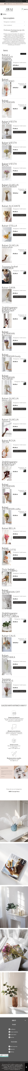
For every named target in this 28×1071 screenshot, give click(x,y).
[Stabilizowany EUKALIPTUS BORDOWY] (7, 473)
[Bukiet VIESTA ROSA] (7, 174)
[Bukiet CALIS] (7, 644)
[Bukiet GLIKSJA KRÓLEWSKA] (7, 195)
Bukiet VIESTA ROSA (9, 165)
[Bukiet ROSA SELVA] (7, 450)
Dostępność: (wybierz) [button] (9, 22)
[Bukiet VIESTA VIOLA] (7, 131)
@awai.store (12, 1049)
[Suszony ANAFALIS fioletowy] (7, 690)
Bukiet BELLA (9, 528)
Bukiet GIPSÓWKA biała (8, 657)
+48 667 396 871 (19, 3)
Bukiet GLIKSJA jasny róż (10, 400)
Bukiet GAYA (8, 288)
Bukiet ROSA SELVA (8, 442)
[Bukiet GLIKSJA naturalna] (7, 255)
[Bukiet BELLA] (7, 537)
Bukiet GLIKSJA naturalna (10, 246)
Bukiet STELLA (9, 226)
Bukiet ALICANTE (11, 206)
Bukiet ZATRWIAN (8, 102)
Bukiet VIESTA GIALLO (9, 144)
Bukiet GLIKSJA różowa (10, 421)
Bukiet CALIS (8, 636)
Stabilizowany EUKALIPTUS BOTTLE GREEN (10, 615)
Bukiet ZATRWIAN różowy (8, 486)
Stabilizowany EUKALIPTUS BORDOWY (9, 463)
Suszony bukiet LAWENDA (10, 268)
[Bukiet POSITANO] (7, 89)
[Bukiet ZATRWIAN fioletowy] (7, 343)
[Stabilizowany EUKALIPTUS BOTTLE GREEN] (7, 625)
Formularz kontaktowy (14, 1032)
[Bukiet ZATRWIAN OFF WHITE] (7, 602)
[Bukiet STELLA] (7, 234)
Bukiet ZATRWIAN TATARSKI (8, 377)
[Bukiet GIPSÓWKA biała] (7, 667)
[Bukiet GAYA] (7, 296)
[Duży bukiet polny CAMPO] (7, 579)
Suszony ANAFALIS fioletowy (7, 681)
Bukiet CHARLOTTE (9, 549)
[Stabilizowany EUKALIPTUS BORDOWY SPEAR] (7, 321)
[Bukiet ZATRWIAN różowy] (7, 496)
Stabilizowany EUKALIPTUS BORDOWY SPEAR (9, 310)
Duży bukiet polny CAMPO (9, 570)
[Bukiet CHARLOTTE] (7, 558)
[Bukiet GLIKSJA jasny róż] (7, 408)
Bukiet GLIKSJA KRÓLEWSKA (10, 186)
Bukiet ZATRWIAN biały (11, 356)
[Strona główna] (9, 9)
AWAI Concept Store (13, 1046)
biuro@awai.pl (9, 3)
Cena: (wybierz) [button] (8, 25)
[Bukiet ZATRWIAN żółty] (7, 517)
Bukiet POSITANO (8, 80)
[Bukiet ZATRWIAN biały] (7, 364)
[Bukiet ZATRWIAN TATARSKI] (7, 387)
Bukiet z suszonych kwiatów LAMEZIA (7, 57)
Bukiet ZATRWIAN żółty (11, 508)
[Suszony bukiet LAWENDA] (7, 276)
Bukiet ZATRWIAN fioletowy (8, 334)
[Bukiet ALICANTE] (7, 214)
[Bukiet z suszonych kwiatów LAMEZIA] (7, 68)
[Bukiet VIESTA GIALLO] (7, 153)
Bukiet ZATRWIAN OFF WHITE (11, 592)
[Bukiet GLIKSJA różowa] (7, 429)
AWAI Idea (12, 1052)
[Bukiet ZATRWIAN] (7, 110)
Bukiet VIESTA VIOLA (9, 123)
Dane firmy (12, 1037)
